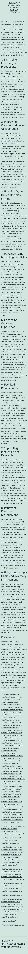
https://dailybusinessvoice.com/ (12, 735)
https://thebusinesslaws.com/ (11, 715)
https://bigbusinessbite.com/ (11, 774)
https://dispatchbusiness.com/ (11, 802)
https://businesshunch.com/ (11, 722)
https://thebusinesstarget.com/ (12, 745)
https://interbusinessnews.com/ (12, 784)
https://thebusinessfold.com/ (11, 843)
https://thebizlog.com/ (9, 840)
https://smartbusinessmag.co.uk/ (12, 925)
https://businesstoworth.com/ (11, 872)
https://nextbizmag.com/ (9, 831)
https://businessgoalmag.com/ (11, 743)
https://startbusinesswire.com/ (12, 740)
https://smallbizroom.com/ (10, 728)
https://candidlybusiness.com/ (11, 904)
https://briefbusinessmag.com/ (12, 909)
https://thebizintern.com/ (10, 763)
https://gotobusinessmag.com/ (12, 710)
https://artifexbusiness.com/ (11, 888)
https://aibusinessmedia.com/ (11, 883)
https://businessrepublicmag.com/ (13, 779)
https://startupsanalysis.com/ (11, 758)
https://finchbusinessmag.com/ (12, 820)
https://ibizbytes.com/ (9, 717)
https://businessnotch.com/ (10, 902)
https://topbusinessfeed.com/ (11, 891)
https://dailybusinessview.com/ (12, 817)
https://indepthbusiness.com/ (11, 789)
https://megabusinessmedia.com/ (12, 768)
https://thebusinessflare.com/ (11, 895)
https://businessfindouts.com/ (11, 771)
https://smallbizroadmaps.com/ (12, 776)
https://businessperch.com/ (10, 822)
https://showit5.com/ (8, 921)
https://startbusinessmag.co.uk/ (12, 899)
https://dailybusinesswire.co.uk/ (12, 912)
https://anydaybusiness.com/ (11, 855)
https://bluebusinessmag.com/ (11, 733)
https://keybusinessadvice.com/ (12, 707)
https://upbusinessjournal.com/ (12, 791)
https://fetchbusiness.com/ (10, 917)
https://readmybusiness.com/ (11, 809)
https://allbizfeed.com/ (9, 751)
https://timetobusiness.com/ (11, 794)
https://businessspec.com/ (10, 761)
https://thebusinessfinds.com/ (11, 786)
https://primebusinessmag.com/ (12, 874)
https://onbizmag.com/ (9, 799)
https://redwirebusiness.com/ (11, 814)
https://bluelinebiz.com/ (9, 804)
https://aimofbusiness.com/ (10, 699)
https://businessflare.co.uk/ (10, 720)
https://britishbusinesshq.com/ (11, 850)
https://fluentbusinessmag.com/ (12, 847)
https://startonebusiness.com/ (11, 730)
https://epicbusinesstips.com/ (11, 869)
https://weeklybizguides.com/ (11, 725)
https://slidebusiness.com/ (10, 694)
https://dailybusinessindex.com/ (12, 852)
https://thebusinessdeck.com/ (11, 877)
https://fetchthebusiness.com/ (11, 738)
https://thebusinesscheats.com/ (12, 886)
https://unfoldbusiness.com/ (11, 705)
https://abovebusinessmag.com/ (12, 834)
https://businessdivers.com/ (11, 838)
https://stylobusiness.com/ (10, 748)
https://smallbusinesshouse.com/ (12, 781)
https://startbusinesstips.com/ (11, 697)
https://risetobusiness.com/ (10, 702)
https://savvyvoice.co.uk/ (10, 914)
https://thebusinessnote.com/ (11, 862)
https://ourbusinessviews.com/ (12, 807)
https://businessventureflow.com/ (13, 826)
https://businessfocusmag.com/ (12, 907)
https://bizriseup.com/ (9, 865)
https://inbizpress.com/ (9, 753)
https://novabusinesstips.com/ (11, 857)
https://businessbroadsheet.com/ (12, 766)
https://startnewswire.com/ (10, 797)
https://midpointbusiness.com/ (11, 860)
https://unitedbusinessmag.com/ (12, 879)
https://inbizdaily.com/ (9, 829)
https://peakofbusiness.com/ (11, 712)
